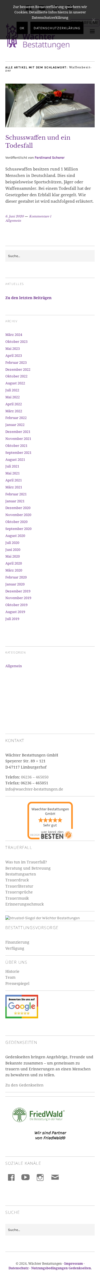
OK (22, 28)
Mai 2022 (12, 397)
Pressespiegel (17, 983)
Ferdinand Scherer (50, 157)
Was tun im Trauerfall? (26, 862)
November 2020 (18, 514)
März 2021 (13, 487)
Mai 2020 (12, 556)
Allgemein (13, 220)
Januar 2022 (15, 424)
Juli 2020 (12, 542)
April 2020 (13, 563)
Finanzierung (17, 942)
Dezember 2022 (17, 369)
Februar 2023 (16, 362)
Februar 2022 (16, 417)
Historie (12, 971)
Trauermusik (17, 898)
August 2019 (15, 611)
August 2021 (15, 459)
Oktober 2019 (16, 604)
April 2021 (13, 480)
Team (10, 977)
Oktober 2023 (16, 341)
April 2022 (13, 404)
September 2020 (18, 528)
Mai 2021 (12, 473)
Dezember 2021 (17, 431)
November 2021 (18, 438)
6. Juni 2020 (14, 216)
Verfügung (14, 948)
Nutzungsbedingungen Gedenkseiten (61, 1268)
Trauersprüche (19, 892)
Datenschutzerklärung (57, 28)
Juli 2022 (12, 390)
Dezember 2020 (17, 507)
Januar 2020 (15, 584)
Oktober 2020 (16, 521)
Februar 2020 (16, 577)
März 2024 (13, 334)
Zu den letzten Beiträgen (28, 297)
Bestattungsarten (20, 874)
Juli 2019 (12, 618)
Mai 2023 (12, 348)
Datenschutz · (20, 1268)
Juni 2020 (12, 549)
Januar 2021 (15, 501)
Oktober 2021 (16, 445)
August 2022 (15, 383)
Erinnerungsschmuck (24, 904)
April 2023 (13, 355)
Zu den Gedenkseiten (24, 1085)
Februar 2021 (16, 494)
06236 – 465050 (35, 777)
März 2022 (13, 411)
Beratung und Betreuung (28, 868)
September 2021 (18, 452)
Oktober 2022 (16, 376)
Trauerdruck (17, 879)
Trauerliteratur (19, 886)
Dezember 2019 (17, 591)
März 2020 (13, 570)
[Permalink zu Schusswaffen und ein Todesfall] (50, 125)
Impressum (73, 1263)
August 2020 (15, 535)
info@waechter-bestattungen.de (34, 789)
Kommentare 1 (40, 216)
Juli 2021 (12, 466)
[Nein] (93, 20)
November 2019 (18, 597)
